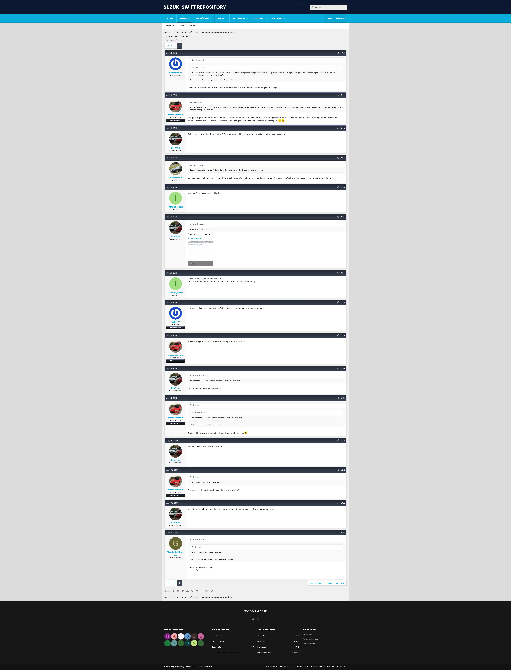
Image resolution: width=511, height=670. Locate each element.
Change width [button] (285, 666)
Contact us (297, 666)
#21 (343, 53)
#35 (342, 532)
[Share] (338, 53)
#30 (343, 368)
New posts (171, 25)
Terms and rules (310, 666)
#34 (342, 503)
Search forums (187, 25)
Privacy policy (324, 666)
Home (170, 18)
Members (258, 18)
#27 (343, 272)
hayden (295, 652)
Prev (170, 45)
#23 (343, 128)
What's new (202, 18)
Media (221, 18)
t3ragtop (170, 40)
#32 (343, 440)
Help (333, 666)
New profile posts (310, 639)
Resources (239, 18)
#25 (343, 187)
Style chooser (271, 666)
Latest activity (309, 644)
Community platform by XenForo (188, 666)
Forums (184, 18)
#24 (343, 157)
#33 (343, 470)
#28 (343, 302)
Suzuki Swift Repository (195, 7)
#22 (343, 95)
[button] (212, 18)
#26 (343, 216)
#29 (343, 335)
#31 (343, 398)
